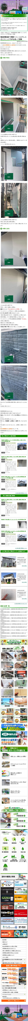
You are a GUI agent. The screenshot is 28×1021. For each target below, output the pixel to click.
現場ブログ (7, 32)
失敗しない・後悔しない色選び (18, 756)
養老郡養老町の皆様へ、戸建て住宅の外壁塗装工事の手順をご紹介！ (13, 619)
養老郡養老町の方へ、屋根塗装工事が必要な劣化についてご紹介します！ (13, 616)
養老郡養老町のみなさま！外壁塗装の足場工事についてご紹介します (13, 624)
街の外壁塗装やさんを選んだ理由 (9, 946)
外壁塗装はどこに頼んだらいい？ (9, 990)
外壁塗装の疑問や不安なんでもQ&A (10, 952)
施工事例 (4, 939)
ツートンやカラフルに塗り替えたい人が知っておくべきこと (18, 801)
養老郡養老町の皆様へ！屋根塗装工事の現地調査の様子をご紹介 (13, 627)
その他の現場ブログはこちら (20, 603)
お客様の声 (4, 944)
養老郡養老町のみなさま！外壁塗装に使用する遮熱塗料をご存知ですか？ (13, 636)
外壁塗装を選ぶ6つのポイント (9, 948)
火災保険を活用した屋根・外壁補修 (10, 992)
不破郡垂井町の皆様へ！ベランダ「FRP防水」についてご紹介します (13, 630)
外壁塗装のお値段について (8, 955)
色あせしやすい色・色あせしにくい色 (16, 791)
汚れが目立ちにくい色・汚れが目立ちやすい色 (18, 782)
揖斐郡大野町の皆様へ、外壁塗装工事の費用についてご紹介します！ (13, 613)
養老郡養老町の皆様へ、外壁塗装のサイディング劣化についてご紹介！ (13, 621)
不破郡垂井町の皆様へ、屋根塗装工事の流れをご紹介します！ (13, 633)
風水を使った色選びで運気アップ (16, 773)
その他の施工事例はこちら (21, 493)
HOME (2, 32)
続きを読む (24, 565)
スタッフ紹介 (5, 957)
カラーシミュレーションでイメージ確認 (18, 764)
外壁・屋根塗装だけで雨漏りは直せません (11, 950)
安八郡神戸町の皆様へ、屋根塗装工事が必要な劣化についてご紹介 (13, 610)
